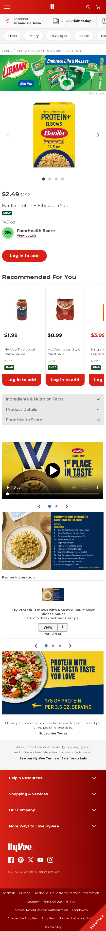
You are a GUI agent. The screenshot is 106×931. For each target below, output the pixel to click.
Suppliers (48, 918)
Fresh (12, 36)
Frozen (84, 36)
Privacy (24, 893)
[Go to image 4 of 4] (62, 179)
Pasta (76, 51)
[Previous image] (8, 135)
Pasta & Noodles (56, 51)
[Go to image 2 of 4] (50, 179)
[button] (26, 236)
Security (33, 901)
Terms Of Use (52, 901)
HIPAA (70, 901)
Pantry (34, 36)
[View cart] (98, 7)
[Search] (88, 7)
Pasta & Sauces (28, 51)
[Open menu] (7, 7)
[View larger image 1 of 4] (53, 135)
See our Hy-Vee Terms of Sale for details (53, 758)
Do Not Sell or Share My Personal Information (66, 893)
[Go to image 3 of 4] (56, 179)
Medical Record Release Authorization (41, 910)
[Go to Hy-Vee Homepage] (53, 7)
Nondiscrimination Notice (77, 918)
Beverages (59, 36)
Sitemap (9, 893)
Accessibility (53, 927)
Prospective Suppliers (22, 918)
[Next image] (98, 135)
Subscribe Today (53, 733)
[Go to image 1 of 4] (43, 179)
